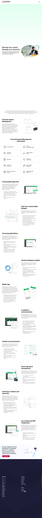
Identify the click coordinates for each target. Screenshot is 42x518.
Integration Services (22, 480)
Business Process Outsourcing (23, 482)
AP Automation (4, 478)
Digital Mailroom (3, 492)
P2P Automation (4, 480)
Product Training (23, 484)
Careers (23, 491)
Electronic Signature (3, 490)
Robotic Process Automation (4, 488)
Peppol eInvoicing (3, 496)
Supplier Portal (3, 484)
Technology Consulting (23, 478)
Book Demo (6, 456)
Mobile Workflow (3, 494)
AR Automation (4, 482)
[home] (5, 2)
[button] (39, 1)
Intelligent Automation (4, 486)
